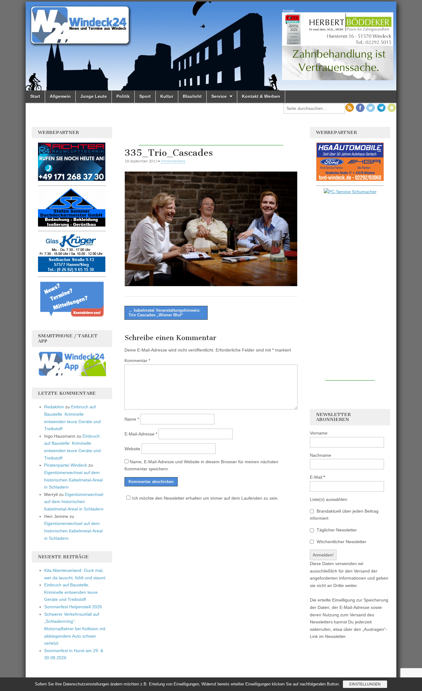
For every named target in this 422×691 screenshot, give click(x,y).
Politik (123, 96)
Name (131, 419)
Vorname (318, 433)
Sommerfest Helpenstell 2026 (73, 606)
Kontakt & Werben (261, 96)
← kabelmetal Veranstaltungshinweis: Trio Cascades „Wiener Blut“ (164, 313)
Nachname (320, 455)
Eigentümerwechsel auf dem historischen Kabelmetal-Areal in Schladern (73, 479)
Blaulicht (192, 96)
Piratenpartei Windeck (65, 465)
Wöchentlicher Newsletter (340, 541)
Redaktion (54, 406)
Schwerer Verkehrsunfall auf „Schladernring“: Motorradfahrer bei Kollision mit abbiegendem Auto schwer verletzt (74, 629)
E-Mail (317, 477)
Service (219, 96)
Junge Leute (93, 96)
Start (35, 96)
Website (132, 448)
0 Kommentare (173, 161)
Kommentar (137, 360)
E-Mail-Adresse (140, 433)
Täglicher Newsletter (336, 529)
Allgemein (60, 96)
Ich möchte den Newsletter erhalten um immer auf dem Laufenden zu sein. (205, 498)
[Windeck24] (211, 46)
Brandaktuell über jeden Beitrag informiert (344, 515)
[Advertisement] (211, 136)
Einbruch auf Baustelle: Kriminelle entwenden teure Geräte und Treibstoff (71, 592)
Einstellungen (365, 684)
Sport (145, 96)
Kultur (166, 96)
